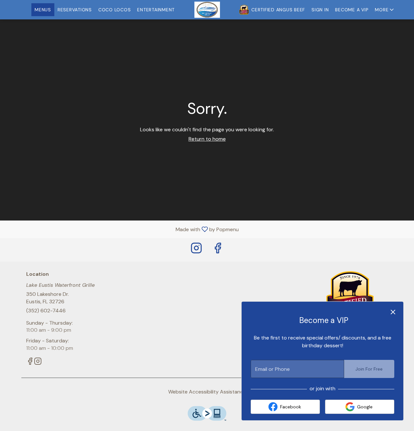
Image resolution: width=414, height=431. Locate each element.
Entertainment (156, 10)
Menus (43, 10)
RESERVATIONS (75, 10)
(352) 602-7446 (46, 310)
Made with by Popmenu (122, 229)
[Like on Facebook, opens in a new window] (217, 250)
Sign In (320, 10)
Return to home (207, 138)
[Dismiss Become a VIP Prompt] (393, 312)
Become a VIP (351, 10)
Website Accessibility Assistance (207, 391)
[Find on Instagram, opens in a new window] (196, 250)
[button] (385, 9)
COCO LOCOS (114, 10)
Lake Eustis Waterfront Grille (350, 295)
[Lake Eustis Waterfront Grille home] (207, 10)
